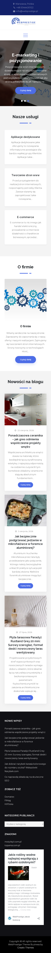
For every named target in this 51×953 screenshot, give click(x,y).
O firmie (25, 326)
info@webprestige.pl (27, 11)
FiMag (8, 800)
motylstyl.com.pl (13, 841)
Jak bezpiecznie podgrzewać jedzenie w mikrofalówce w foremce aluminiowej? (24, 742)
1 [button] (22, 101)
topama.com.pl (12, 845)
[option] (25, 73)
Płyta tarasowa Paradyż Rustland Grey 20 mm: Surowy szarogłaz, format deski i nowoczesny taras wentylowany (25, 645)
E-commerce (25, 217)
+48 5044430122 (24, 7)
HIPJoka (9, 804)
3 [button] (28, 101)
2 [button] (25, 101)
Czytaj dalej (25, 90)
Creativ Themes (25, 947)
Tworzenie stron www (26, 175)
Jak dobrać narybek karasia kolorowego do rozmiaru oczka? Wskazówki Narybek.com (25, 768)
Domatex (9, 797)
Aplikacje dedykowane (25, 137)
